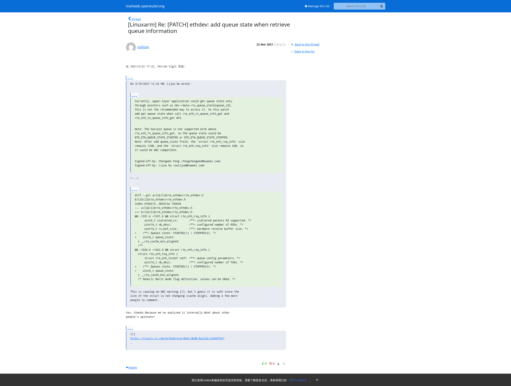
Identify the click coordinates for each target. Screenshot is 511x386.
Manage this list (318, 6)
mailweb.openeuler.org (145, 6)
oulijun (143, 46)
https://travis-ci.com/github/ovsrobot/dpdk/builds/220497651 (177, 338)
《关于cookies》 (298, 380)
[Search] (381, 6)
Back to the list (304, 51)
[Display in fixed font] (278, 364)
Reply (133, 367)
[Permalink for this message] (284, 363)
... (130, 78)
